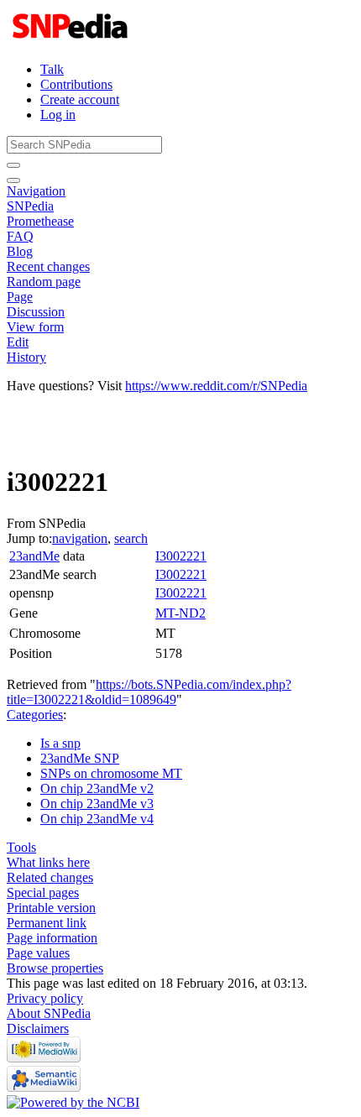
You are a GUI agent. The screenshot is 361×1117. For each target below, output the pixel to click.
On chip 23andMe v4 (97, 819)
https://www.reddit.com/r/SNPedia (216, 385)
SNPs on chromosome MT (111, 773)
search (131, 538)
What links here (48, 862)
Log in (58, 114)
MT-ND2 (180, 613)
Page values (38, 953)
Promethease (40, 221)
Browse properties (55, 968)
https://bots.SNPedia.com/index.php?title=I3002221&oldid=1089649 (149, 692)
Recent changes (48, 266)
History (26, 357)
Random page (44, 281)
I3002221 (181, 556)
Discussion (36, 312)
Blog (20, 251)
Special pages (43, 892)
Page (20, 297)
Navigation (36, 191)
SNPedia (30, 206)
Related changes (50, 877)
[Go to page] (13, 165)
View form (35, 327)
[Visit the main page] (72, 41)
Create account (79, 99)
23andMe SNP (79, 758)
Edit (18, 342)
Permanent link (46, 923)
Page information (52, 938)
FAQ (20, 236)
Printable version (51, 907)
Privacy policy (45, 998)
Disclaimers (38, 1028)
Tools (21, 847)
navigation (79, 538)
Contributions (76, 84)
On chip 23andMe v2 (97, 788)
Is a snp (60, 743)
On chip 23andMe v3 (97, 803)
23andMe (34, 556)
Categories (35, 714)
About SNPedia (49, 1013)
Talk (52, 69)
